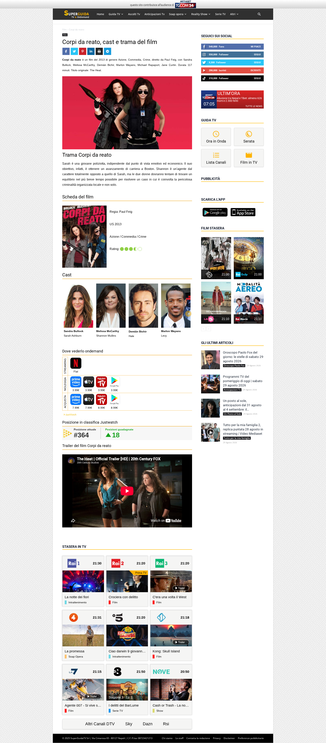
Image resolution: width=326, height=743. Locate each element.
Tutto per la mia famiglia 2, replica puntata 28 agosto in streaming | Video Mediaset (243, 429)
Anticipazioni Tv (232, 389)
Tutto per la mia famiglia (237, 438)
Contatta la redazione (198, 738)
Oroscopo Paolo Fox (234, 365)
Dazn (147, 723)
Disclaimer (229, 738)
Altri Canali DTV (100, 723)
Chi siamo (167, 738)
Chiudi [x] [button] (206, 184)
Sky (128, 723)
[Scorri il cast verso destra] (188, 314)
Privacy (217, 738)
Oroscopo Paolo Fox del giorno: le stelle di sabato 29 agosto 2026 (243, 357)
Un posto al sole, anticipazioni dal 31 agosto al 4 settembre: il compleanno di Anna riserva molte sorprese (242, 405)
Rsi (166, 723)
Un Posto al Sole (232, 413)
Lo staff (179, 738)
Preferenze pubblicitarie (251, 738)
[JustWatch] (69, 414)
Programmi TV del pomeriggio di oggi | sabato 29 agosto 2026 (242, 381)
